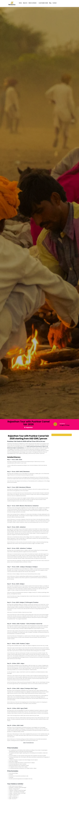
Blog (50, 3)
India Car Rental (32, 3)
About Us (25, 3)
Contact (55, 3)
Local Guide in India (43, 3)
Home (20, 3)
